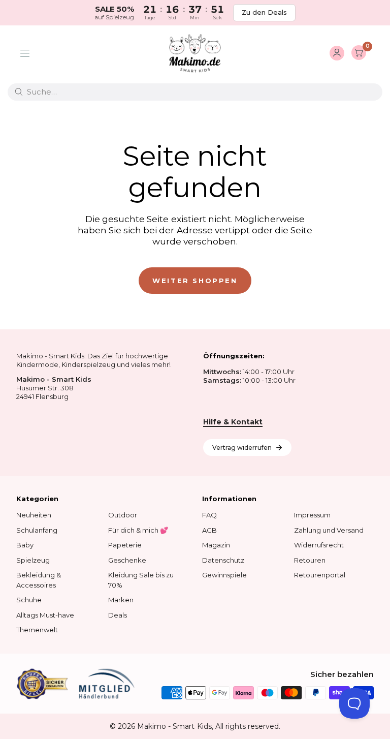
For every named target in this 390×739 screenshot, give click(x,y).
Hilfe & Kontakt (233, 421)
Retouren (310, 560)
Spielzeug (33, 560)
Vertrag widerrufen (242, 447)
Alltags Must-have (45, 615)
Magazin (216, 545)
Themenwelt (37, 630)
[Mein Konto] (337, 53)
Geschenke (127, 560)
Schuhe (29, 600)
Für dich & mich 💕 (138, 530)
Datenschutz (223, 560)
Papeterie (125, 545)
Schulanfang (36, 530)
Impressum (312, 515)
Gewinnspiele (224, 575)
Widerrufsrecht (319, 545)
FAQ (209, 515)
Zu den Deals (264, 12)
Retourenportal (319, 575)
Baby (25, 545)
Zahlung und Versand (329, 530)
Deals (117, 615)
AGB (209, 530)
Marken (121, 600)
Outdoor (122, 515)
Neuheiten (33, 515)
